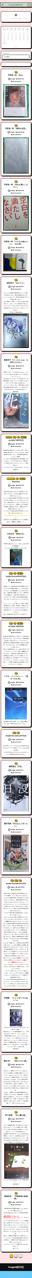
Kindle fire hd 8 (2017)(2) (16, 736)
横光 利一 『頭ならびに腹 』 (16, 1061)
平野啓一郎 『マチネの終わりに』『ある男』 (16, 242)
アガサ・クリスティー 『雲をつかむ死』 (16, 677)
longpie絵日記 (15, 4)
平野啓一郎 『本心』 (16, 75)
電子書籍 (23, 437)
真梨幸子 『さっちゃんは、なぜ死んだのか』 (16, 361)
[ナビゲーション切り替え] (2, 5)
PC (12, 880)
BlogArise (10, 1275)
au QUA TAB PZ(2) (16, 440)
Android (8, 437)
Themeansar (19, 1275)
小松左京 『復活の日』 (16, 534)
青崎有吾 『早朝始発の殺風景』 (16, 1197)
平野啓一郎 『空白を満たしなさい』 (16, 185)
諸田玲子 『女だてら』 (16, 283)
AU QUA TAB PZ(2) (16, 626)
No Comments (17, 81)
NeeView (16, 482)
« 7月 (16, 47)
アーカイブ (5, 53)
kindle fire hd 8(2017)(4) (16, 576)
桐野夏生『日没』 (16, 766)
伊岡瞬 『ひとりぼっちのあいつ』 (16, 999)
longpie (13, 79)
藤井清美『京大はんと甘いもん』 (16, 824)
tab (14, 437)
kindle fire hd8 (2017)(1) (16, 883)
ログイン (5, 64)
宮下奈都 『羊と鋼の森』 (16, 1115)
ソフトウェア (10, 478)
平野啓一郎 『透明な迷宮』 (16, 128)
